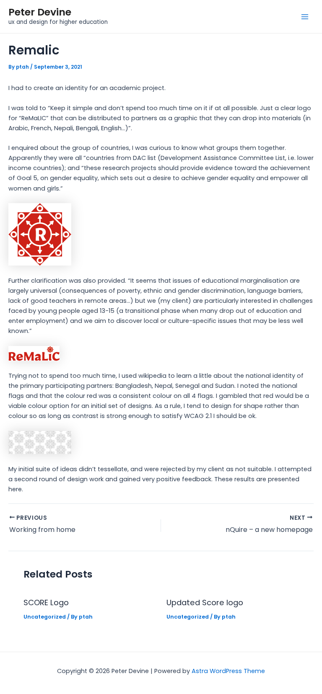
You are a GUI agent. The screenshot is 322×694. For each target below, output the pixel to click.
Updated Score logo (204, 602)
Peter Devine (39, 12)
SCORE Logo (46, 602)
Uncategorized (44, 616)
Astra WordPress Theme (228, 671)
